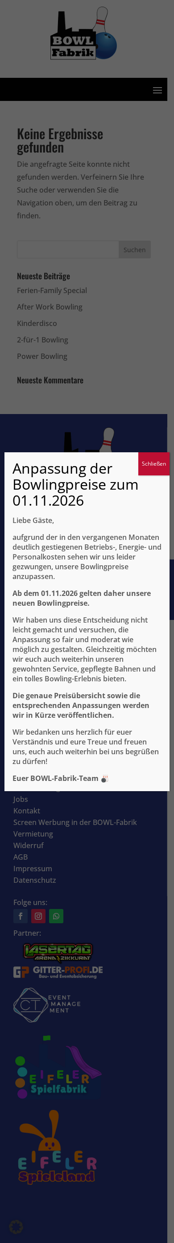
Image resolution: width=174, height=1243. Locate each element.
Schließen (154, 463)
